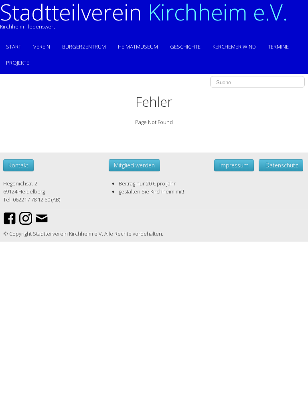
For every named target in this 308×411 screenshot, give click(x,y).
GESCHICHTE (185, 46)
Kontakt (18, 165)
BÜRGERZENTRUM (84, 46)
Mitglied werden (134, 165)
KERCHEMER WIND (234, 46)
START (13, 46)
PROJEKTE (17, 62)
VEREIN (41, 46)
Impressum (234, 165)
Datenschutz (281, 165)
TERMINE (278, 46)
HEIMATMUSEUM (138, 46)
